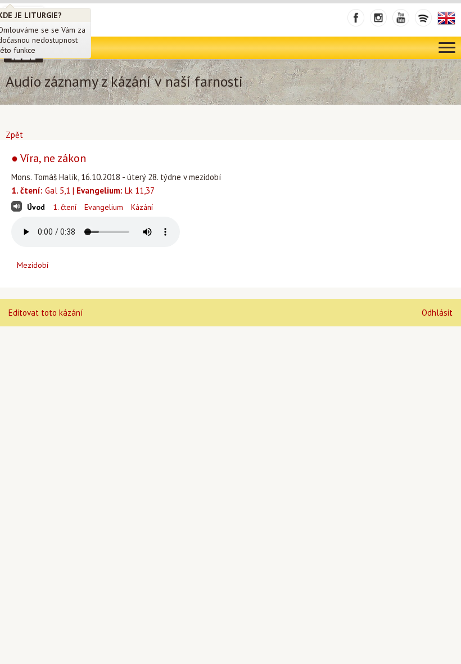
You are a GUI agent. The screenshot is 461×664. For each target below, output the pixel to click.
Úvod (36, 207)
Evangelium (103, 207)
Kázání (142, 207)
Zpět (14, 134)
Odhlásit (437, 312)
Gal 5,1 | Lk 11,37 (83, 190)
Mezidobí (32, 265)
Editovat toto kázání (45, 312)
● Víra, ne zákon (48, 158)
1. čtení (64, 207)
